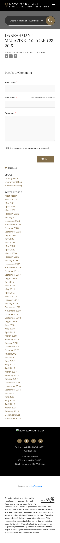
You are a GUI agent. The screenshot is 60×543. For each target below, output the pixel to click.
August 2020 (11, 235)
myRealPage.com (35, 486)
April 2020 (10, 249)
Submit (45, 159)
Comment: (10, 113)
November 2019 (13, 267)
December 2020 (12, 220)
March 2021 (11, 210)
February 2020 (12, 256)
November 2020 (13, 224)
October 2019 (12, 271)
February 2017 (12, 375)
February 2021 (12, 213)
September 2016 (13, 389)
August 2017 (11, 353)
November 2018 (13, 310)
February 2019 (12, 299)
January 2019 (11, 303)
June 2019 (10, 285)
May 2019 (10, 289)
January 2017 (11, 378)
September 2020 (13, 231)
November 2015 (13, 418)
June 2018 (10, 325)
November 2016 (13, 386)
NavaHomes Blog (13, 185)
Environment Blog (13, 181)
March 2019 (11, 296)
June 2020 (10, 242)
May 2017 (10, 364)
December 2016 (12, 382)
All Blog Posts (11, 178)
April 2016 (10, 404)
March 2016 (11, 407)
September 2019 (13, 274)
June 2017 (10, 360)
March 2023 (11, 199)
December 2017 (12, 346)
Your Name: (10, 82)
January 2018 (11, 343)
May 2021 (10, 202)
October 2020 (12, 228)
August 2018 (11, 321)
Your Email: (10, 97)
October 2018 (12, 314)
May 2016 (10, 400)
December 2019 (12, 264)
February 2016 (12, 411)
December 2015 (12, 414)
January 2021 (11, 217)
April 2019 (10, 292)
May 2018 (10, 328)
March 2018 (11, 335)
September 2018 (13, 317)
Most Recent (11, 195)
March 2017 (11, 371)
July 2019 (9, 281)
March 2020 (11, 253)
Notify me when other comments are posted (28, 148)
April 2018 (10, 332)
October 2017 (12, 350)
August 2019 (11, 278)
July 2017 (9, 357)
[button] (19, 441)
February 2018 (12, 339)
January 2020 (11, 260)
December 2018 (12, 307)
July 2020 (9, 238)
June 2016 (10, 396)
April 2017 (10, 368)
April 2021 (10, 206)
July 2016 (9, 393)
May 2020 (10, 246)
